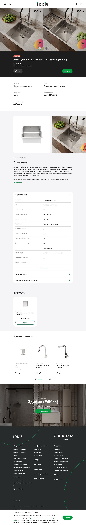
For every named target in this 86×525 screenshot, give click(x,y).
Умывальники (17, 476)
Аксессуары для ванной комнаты (22, 483)
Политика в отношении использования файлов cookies (28, 506)
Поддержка (58, 446)
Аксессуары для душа (19, 479)
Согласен (67, 517)
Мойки (7, 10)
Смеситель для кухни (42, 365)
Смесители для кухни (19, 452)
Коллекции (38, 469)
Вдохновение (39, 478)
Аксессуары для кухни (19, 458)
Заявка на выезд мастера (61, 461)
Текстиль (15, 486)
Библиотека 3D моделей (61, 470)
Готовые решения (40, 474)
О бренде (57, 479)
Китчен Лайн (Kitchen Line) (21, 364)
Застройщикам (38, 455)
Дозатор (17, 368)
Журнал (57, 475)
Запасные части (17, 492)
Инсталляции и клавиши (20, 464)
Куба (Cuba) (39, 363)
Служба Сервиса (58, 452)
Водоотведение (17, 461)
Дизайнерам (37, 452)
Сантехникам (37, 449)
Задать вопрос (58, 464)
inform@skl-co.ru (68, 439)
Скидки (37, 460)
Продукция (17, 446)
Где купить (67, 71)
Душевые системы (18, 489)
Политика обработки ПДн (20, 509)
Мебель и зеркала (18, 470)
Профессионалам (40, 446)
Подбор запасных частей (61, 458)
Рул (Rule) (59, 363)
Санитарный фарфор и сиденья (21, 467)
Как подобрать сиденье (60, 467)
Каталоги (37, 464)
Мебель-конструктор (19, 473)
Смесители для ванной (19, 449)
